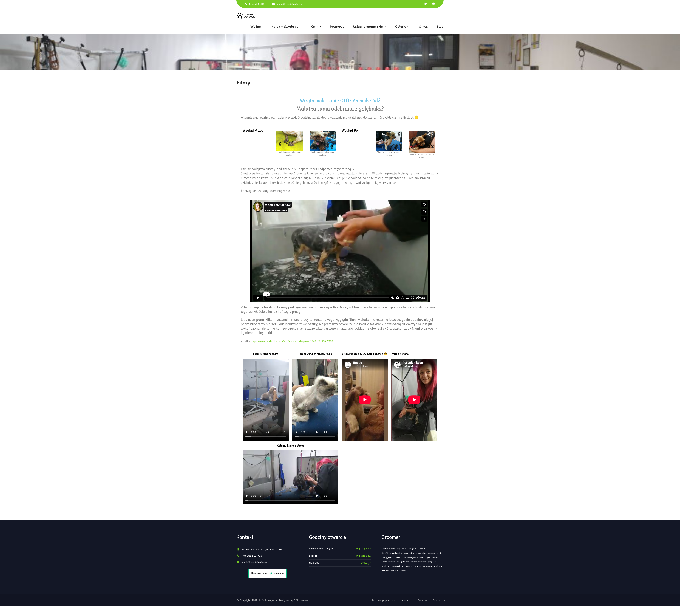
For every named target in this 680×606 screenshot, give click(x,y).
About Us (407, 600)
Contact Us (439, 600)
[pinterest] (433, 3)
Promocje (337, 26)
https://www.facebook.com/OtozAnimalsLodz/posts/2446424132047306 (292, 341)
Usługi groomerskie (368, 26)
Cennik (316, 26)
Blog (440, 26)
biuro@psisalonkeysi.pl (289, 3)
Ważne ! (257, 26)
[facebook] (418, 3)
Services (422, 600)
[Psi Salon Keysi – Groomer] (246, 16)
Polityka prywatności (384, 600)
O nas (423, 26)
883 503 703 (256, 3)
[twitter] (425, 3)
